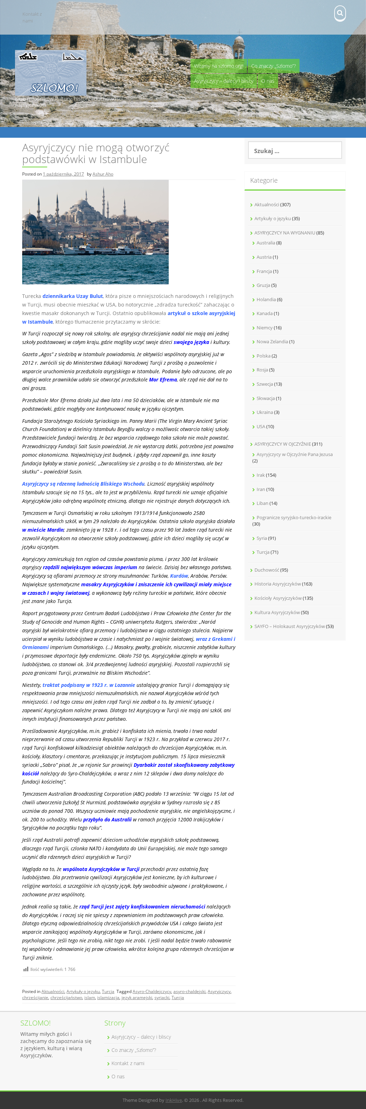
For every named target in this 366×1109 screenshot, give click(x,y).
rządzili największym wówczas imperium (90, 567)
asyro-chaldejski (189, 991)
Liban (262, 503)
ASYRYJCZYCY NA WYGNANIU (284, 232)
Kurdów (179, 575)
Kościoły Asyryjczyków (278, 598)
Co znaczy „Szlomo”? (273, 65)
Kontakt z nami (32, 17)
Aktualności (52, 991)
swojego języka (191, 342)
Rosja (262, 369)
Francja (264, 271)
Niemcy (265, 327)
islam (89, 997)
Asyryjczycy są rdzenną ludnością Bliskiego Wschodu (83, 483)
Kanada (265, 313)
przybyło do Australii (107, 819)
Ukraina (265, 412)
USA (261, 426)
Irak (261, 475)
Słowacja (266, 398)
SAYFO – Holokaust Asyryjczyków (289, 626)
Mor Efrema (163, 379)
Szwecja (265, 384)
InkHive (173, 1100)
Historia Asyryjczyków (277, 584)
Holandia (266, 299)
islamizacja (108, 997)
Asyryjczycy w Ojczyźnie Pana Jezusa (295, 454)
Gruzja (263, 285)
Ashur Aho (103, 174)
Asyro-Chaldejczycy (152, 991)
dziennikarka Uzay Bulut (73, 296)
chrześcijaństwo (66, 997)
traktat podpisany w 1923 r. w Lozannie (89, 685)
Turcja (108, 991)
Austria (264, 257)
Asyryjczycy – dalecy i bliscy (223, 80)
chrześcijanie (35, 997)
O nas (267, 80)
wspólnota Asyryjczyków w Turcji (101, 869)
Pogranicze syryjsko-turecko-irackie (294, 517)
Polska (264, 356)
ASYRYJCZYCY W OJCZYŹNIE (282, 444)
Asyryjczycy (219, 991)
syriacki (161, 997)
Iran (261, 489)
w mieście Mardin (43, 529)
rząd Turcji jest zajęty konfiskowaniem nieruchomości (142, 906)
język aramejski (137, 997)
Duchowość (266, 570)
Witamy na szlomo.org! (218, 65)
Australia (266, 242)
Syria (262, 538)
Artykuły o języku (83, 991)
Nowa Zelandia (272, 341)
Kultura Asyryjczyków (277, 612)
